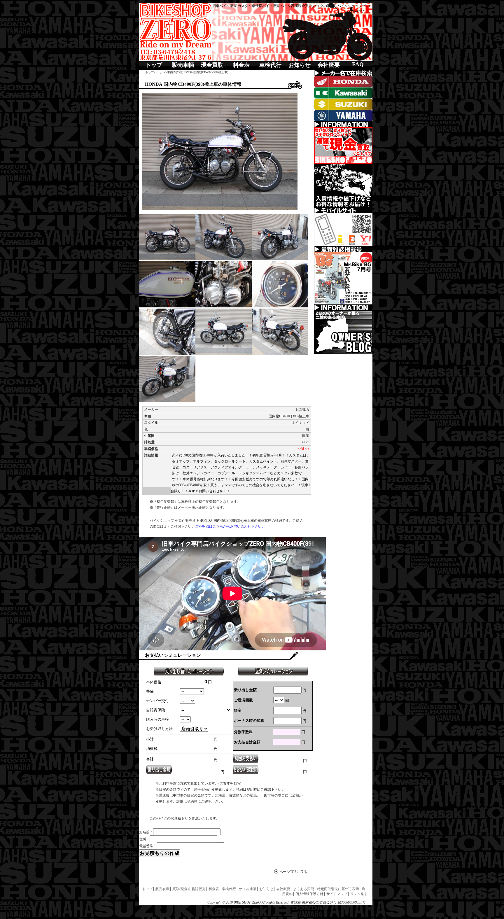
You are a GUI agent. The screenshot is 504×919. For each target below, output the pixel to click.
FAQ (358, 64)
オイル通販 (247, 889)
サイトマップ (336, 894)
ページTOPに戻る (293, 872)
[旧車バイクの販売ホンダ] (343, 81)
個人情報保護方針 (309, 894)
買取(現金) (180, 889)
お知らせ (299, 65)
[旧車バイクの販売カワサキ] (343, 93)
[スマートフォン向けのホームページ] (343, 229)
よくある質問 (303, 889)
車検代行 (270, 65)
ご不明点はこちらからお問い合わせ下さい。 (230, 526)
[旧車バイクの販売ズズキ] (343, 104)
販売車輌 (183, 65)
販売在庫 (162, 889)
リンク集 (357, 894)
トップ (154, 65)
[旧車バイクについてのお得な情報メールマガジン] (343, 185)
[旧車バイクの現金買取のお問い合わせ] (343, 145)
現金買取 (212, 65)
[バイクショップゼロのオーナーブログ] (343, 332)
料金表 (241, 65)
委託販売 (199, 889)
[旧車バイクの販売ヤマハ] (343, 115)
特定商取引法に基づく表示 (338, 889)
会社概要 (329, 65)
